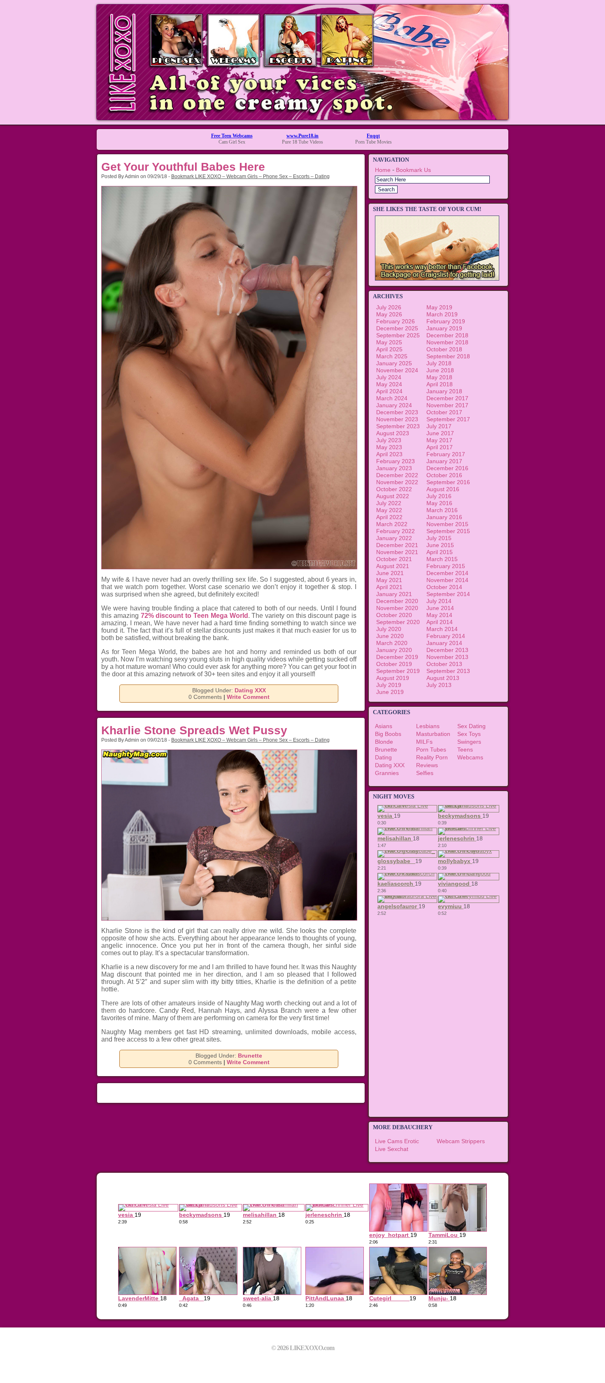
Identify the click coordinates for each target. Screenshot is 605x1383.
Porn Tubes (431, 749)
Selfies (424, 773)
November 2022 (397, 482)
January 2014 (444, 643)
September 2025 (398, 335)
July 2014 (438, 601)
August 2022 (392, 496)
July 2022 (388, 503)
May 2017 (439, 440)
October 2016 (444, 475)
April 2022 (389, 517)
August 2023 (392, 433)
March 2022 (391, 524)
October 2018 (444, 349)
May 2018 (439, 377)
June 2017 (440, 433)
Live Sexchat (391, 1149)
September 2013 (448, 671)
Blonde (384, 741)
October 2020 (394, 615)
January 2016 (444, 517)
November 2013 (447, 657)
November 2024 (397, 370)
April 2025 (389, 349)
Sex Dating (471, 726)
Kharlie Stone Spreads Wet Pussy (194, 730)
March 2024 (391, 398)
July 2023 (388, 440)
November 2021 (397, 552)
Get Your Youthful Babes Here (183, 166)
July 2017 (438, 426)
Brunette (250, 1055)
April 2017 (439, 447)
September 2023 (398, 426)
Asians (383, 726)
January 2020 (394, 650)
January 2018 (444, 391)
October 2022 (394, 489)
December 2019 (397, 657)
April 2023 (389, 454)
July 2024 (388, 377)
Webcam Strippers (461, 1141)
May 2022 (389, 510)
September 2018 (448, 356)
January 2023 (394, 468)
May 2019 (439, 307)
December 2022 (397, 475)
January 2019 (444, 328)
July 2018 (438, 363)
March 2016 (442, 510)
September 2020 (398, 622)
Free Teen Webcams (232, 136)
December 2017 (447, 398)
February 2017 (445, 454)
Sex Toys (469, 734)
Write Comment (248, 697)
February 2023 (395, 461)
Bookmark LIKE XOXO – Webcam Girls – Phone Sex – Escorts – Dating (250, 176)
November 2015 (447, 524)
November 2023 (397, 419)
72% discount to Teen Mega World (194, 615)
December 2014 (447, 573)
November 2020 (397, 608)
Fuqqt (373, 136)
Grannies (387, 773)
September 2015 (448, 531)
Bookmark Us (413, 170)
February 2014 (445, 636)
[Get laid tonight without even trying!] (437, 278)
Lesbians (428, 726)
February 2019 (445, 321)
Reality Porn (432, 757)
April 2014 (439, 622)
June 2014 (440, 608)
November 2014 (447, 580)
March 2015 (442, 559)
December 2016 (447, 468)
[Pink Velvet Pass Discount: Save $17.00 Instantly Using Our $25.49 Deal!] (302, 117)
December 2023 (397, 412)
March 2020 (391, 643)
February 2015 (445, 566)
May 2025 (389, 342)
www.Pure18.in (302, 136)
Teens (465, 749)
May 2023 (389, 447)
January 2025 (394, 363)
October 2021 (394, 559)
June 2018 (440, 370)
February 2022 (395, 531)
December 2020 (397, 601)
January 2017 (444, 461)
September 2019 (398, 671)
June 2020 (390, 636)
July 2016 (438, 496)
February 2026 (395, 321)
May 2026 (389, 314)
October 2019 (394, 664)
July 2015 (438, 538)
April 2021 (389, 587)
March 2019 (442, 314)
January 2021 (394, 594)
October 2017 (444, 412)
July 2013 (438, 685)
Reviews (427, 765)
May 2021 (389, 580)
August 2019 (392, 678)
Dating (383, 757)
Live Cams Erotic (397, 1141)
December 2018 (447, 335)
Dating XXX (250, 690)
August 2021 (392, 566)
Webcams (470, 757)
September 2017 (448, 419)
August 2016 (442, 489)
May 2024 (389, 384)
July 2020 (388, 629)
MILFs (424, 741)
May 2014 (439, 615)
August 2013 (442, 678)
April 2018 (439, 384)
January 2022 (394, 538)
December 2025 (397, 328)
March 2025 (391, 356)
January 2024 (394, 405)
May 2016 (439, 503)
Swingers (469, 741)
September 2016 (448, 482)
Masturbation (433, 734)
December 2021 (397, 545)
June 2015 (440, 545)
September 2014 (448, 594)
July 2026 (388, 307)
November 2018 (447, 342)
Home (383, 170)
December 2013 (447, 650)
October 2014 (444, 587)
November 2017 (447, 405)
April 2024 (389, 391)
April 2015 (439, 552)
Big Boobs (388, 734)
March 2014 (442, 629)
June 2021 (390, 573)
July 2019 (388, 685)
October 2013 (444, 664)
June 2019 (390, 692)
